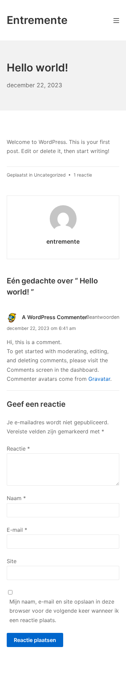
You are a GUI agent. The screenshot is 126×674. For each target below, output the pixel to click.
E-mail (17, 529)
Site (11, 561)
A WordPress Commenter (54, 317)
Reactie (18, 448)
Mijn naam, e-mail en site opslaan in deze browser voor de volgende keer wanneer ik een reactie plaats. (64, 610)
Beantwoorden (102, 317)
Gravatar (99, 378)
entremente (63, 241)
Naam (16, 498)
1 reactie (83, 175)
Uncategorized (50, 175)
